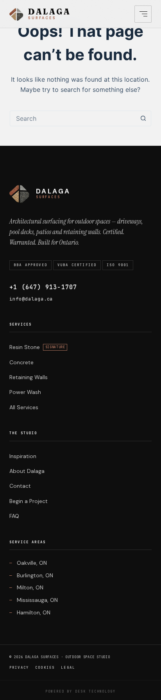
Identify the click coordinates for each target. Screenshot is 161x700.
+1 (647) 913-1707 (43, 287)
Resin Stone (37, 347)
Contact (20, 485)
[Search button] (143, 118)
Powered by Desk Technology (80, 691)
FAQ (14, 515)
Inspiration (22, 456)
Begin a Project (28, 501)
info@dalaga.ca (31, 299)
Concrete (21, 362)
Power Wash (25, 392)
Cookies (45, 667)
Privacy (19, 667)
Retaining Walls (28, 377)
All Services (23, 407)
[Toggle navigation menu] (143, 14)
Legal (68, 667)
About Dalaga (27, 470)
